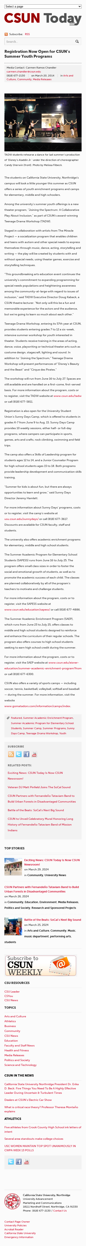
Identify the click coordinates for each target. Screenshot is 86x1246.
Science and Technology (20, 1065)
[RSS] (11, 754)
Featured (16, 717)
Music (71, 930)
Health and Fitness (16, 1050)
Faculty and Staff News (19, 1045)
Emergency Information (18, 1237)
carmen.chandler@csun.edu (24, 71)
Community (24, 79)
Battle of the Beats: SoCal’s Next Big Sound (52, 919)
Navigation (72, 23)
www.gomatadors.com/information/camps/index (37, 706)
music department (36, 936)
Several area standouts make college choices (33, 1138)
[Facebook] (26, 754)
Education (31, 902)
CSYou (8, 996)
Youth (62, 733)
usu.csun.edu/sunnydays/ (21, 519)
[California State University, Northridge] (43, 23)
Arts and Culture (38, 930)
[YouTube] (34, 754)
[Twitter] (18, 754)
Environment (48, 902)
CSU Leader (12, 991)
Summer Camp (32, 728)
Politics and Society (17, 907)
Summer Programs (54, 728)
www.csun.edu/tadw (68, 396)
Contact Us (60, 1210)
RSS (27, 34)
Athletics (10, 1021)
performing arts (60, 936)
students (10, 942)
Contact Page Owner (17, 1221)
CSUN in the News (19, 1075)
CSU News (11, 1000)
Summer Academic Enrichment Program (48, 717)
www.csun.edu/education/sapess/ (27, 609)
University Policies (15, 1225)
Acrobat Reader (14, 1229)
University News (55, 875)
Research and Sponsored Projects (54, 907)
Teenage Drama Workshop (42, 733)
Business (10, 1026)
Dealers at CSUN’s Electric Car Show (28, 1099)
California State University (20, 1233)
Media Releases (42, 79)
